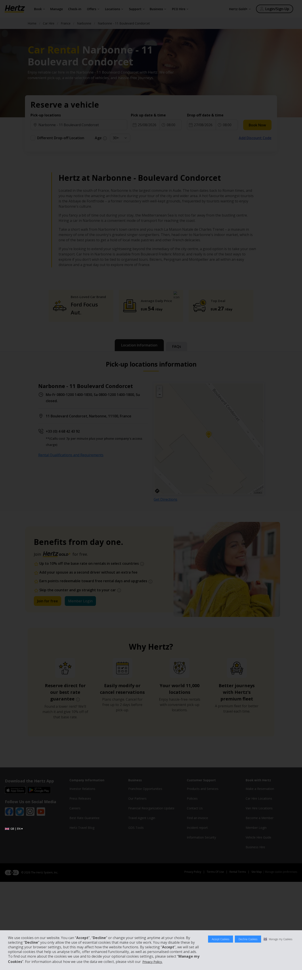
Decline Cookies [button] (248, 939)
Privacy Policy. (152, 962)
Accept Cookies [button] (220, 939)
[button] (278, 939)
